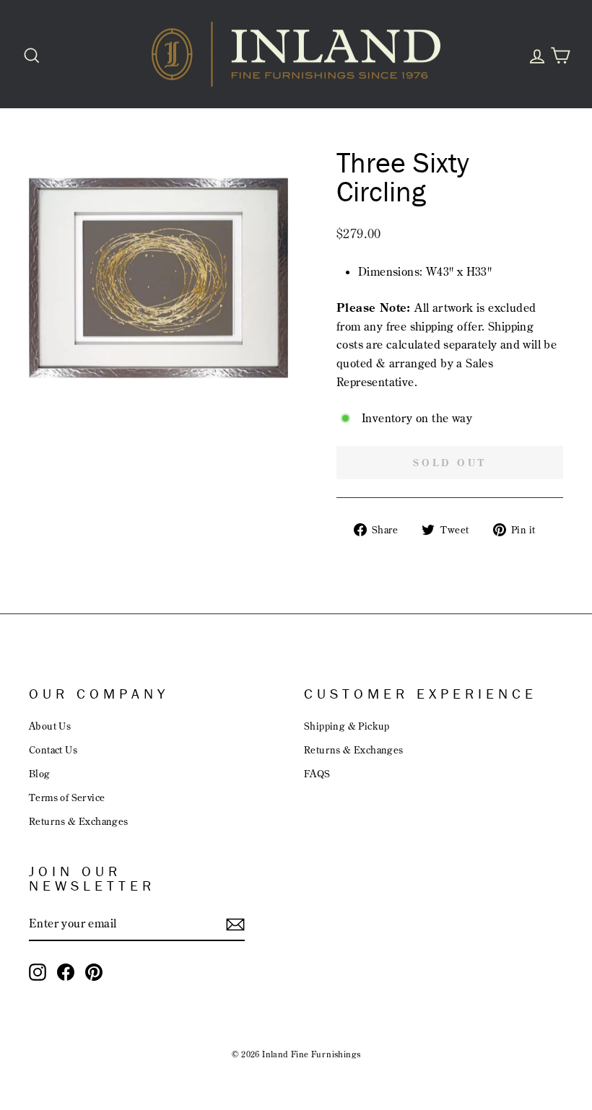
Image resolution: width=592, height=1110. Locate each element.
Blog (40, 773)
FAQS (317, 773)
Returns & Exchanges (79, 821)
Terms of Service (67, 797)
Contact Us (53, 749)
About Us (50, 726)
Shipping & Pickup (347, 726)
